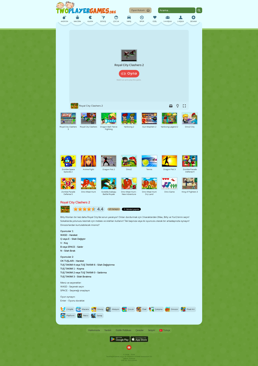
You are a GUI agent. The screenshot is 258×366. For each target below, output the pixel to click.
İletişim (151, 330)
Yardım (107, 330)
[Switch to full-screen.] (184, 106)
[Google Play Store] (120, 339)
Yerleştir (115, 209)
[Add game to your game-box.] (171, 106)
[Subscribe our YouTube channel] (129, 348)
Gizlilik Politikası (123, 330)
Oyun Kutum (138, 10)
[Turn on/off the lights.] (178, 106)
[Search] (199, 10)
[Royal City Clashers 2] (129, 66)
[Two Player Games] (86, 7)
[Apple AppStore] (139, 339)
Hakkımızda (94, 330)
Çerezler (140, 330)
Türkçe (166, 330)
